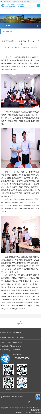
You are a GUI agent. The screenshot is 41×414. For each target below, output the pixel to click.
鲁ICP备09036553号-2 (22, 412)
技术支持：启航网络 (35, 412)
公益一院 (9, 31)
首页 (4, 31)
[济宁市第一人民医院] (15, 5)
